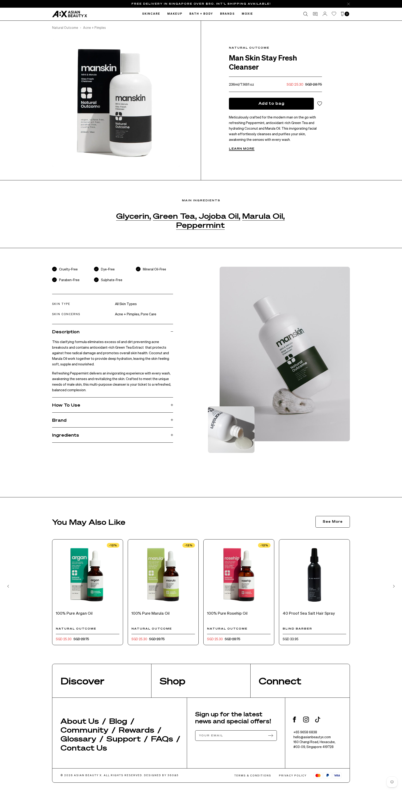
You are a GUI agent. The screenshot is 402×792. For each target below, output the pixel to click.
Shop (172, 681)
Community (84, 729)
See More (333, 521)
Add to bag (271, 103)
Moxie (247, 14)
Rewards (136, 729)
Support (124, 738)
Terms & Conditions (252, 775)
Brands (227, 14)
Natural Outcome (65, 27)
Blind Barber (297, 628)
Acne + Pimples (94, 27)
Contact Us (83, 747)
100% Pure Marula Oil (150, 613)
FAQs (162, 738)
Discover (82, 681)
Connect (280, 681)
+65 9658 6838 (305, 732)
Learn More (242, 148)
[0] (342, 14)
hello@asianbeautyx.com (312, 737)
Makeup (174, 14)
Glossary (78, 738)
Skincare (151, 14)
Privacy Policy (293, 775)
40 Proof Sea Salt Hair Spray (309, 613)
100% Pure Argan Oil (74, 613)
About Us (79, 720)
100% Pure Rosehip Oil (227, 613)
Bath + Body (201, 14)
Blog (118, 720)
